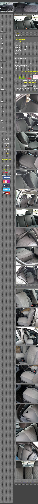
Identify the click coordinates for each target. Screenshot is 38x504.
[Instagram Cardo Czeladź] (6, 182)
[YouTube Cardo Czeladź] (6, 194)
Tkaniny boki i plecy (18, 13)
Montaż (2, 120)
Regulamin (2, 127)
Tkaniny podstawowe (9, 13)
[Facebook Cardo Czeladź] (6, 178)
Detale (24, 13)
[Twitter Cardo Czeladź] (6, 190)
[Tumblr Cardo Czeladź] (6, 186)
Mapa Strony (7, 501)
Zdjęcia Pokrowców (31, 13)
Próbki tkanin (3, 125)
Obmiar (2, 122)
